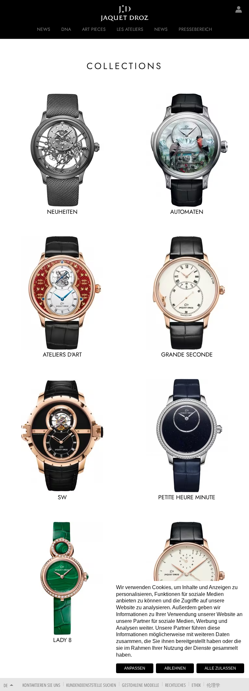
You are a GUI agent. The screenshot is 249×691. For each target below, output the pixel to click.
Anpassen (134, 668)
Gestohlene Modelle (140, 685)
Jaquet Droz (9, 13)
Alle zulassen (220, 668)
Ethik (196, 685)
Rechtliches (175, 685)
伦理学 (213, 685)
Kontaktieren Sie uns (41, 685)
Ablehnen (175, 668)
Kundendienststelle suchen (91, 685)
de (6, 685)
